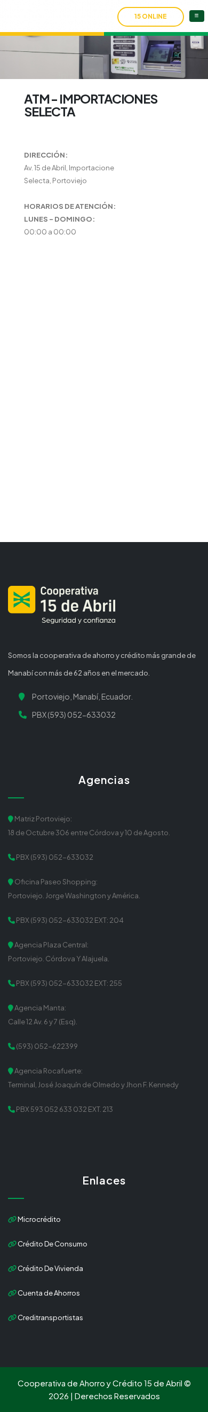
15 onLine (150, 16)
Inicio (71, 75)
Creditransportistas (50, 1317)
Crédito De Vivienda (50, 1268)
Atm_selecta (119, 75)
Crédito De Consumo (52, 1244)
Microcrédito (39, 1219)
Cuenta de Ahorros (48, 1293)
